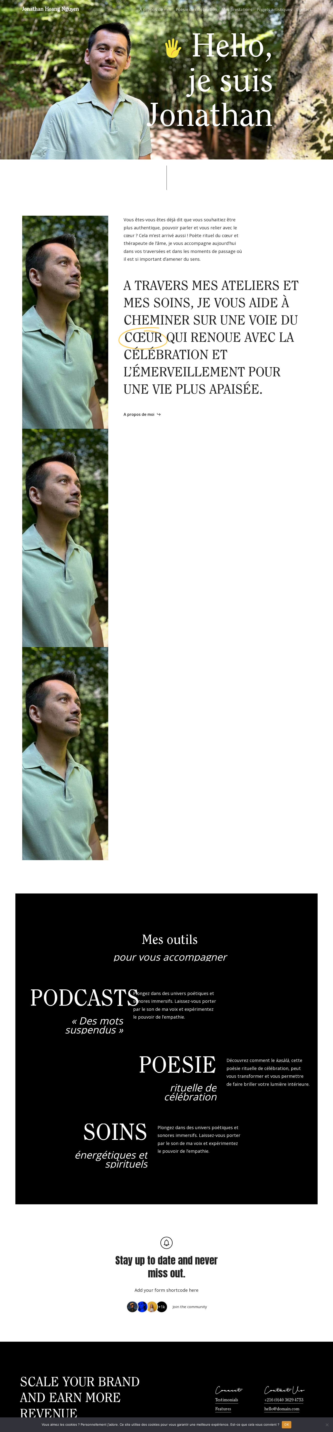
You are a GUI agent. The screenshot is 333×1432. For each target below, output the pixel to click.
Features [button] (223, 1409)
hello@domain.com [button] (281, 1409)
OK (286, 1424)
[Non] (326, 1424)
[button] (142, 414)
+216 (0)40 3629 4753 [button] (283, 1400)
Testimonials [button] (226, 1400)
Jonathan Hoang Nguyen (50, 9)
